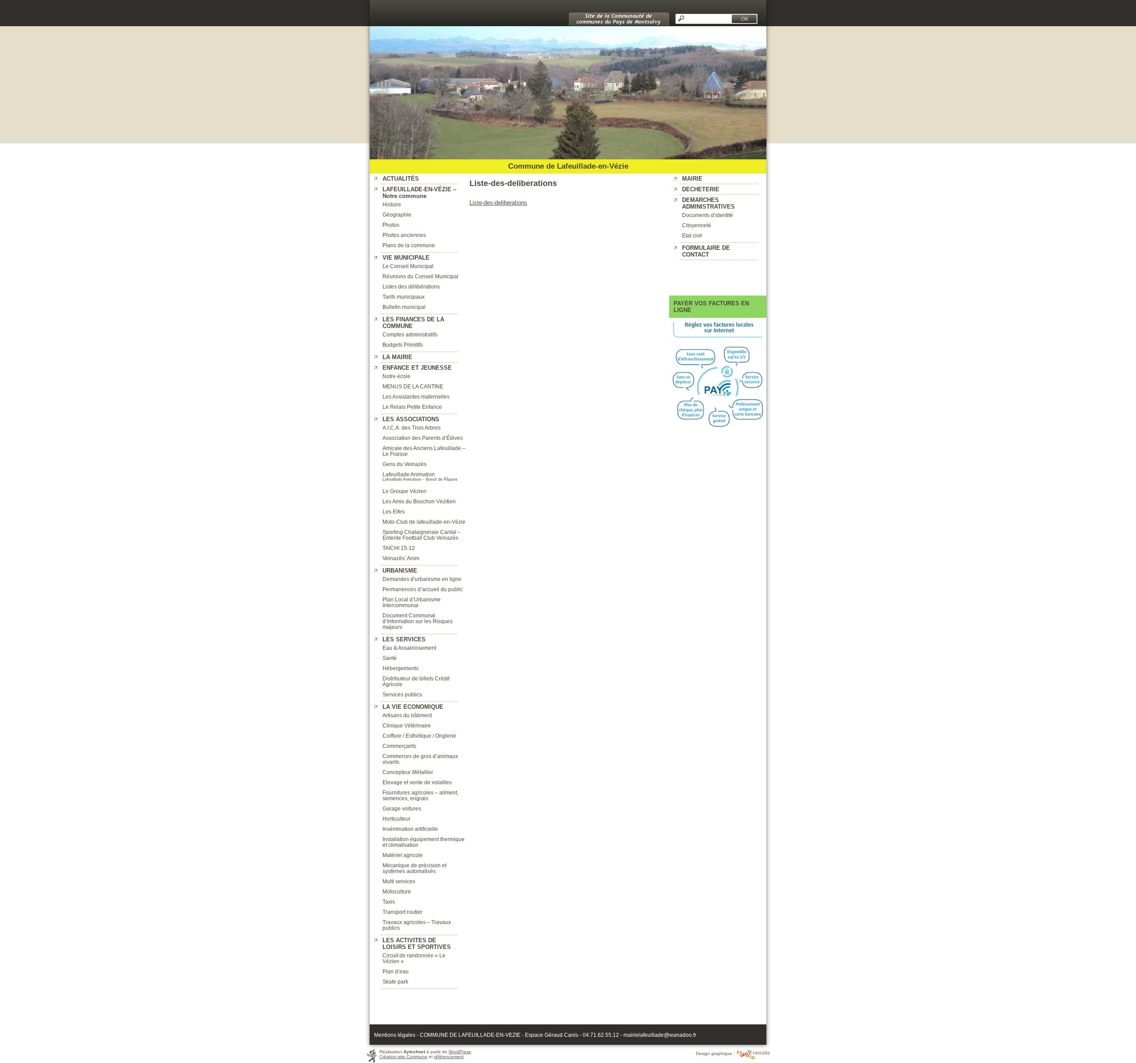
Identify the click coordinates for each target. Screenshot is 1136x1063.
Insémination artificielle (410, 829)
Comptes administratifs (410, 334)
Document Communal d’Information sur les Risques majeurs (418, 621)
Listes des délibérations (411, 286)
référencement (449, 1056)
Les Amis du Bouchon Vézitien (419, 501)
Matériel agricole (403, 855)
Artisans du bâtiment (407, 715)
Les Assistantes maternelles (416, 396)
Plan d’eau (396, 971)
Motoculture (397, 891)
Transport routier (402, 912)
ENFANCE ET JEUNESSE (417, 367)
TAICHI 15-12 (399, 548)
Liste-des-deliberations (498, 202)
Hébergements (400, 668)
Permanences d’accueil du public (423, 589)
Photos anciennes (404, 235)
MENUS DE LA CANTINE (413, 386)
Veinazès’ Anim (401, 558)
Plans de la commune (409, 245)
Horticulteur (396, 819)
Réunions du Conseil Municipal (420, 276)
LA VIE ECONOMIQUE (413, 706)
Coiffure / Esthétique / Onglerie (419, 736)
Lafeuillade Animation (409, 474)
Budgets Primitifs (403, 345)
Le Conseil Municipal (408, 266)
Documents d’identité (707, 215)
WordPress (460, 1051)
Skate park (395, 981)
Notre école (396, 376)
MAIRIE (692, 178)
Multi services (399, 881)
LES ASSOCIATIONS (411, 419)
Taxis (389, 902)
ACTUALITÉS (401, 178)
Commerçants (399, 746)
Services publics (402, 694)
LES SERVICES (404, 639)
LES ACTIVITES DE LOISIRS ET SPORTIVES (417, 943)
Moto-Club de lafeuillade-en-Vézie (424, 522)
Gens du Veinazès (404, 464)
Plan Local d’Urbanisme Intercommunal (412, 602)
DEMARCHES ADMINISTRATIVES (708, 203)
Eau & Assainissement (409, 648)
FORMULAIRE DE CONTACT (706, 251)
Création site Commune (403, 1056)
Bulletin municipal (404, 307)
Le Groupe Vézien (404, 491)
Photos (391, 225)
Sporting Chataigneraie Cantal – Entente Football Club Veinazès (422, 535)
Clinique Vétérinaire (407, 725)
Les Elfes (394, 511)
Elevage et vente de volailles (417, 782)
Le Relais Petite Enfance (412, 407)
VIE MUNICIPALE (406, 257)
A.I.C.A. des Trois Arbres (412, 428)
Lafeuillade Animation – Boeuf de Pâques (420, 479)
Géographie (397, 214)
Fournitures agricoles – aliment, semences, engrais (420, 795)
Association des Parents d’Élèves (423, 438)
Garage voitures (402, 808)
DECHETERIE (700, 189)
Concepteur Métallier (408, 772)
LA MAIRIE (397, 357)
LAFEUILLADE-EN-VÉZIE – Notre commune (419, 192)
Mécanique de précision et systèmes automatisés (414, 868)
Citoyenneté (696, 225)
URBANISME (400, 570)
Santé (390, 658)
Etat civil (692, 235)
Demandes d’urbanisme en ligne (422, 579)
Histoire (392, 204)
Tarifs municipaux (404, 297)
